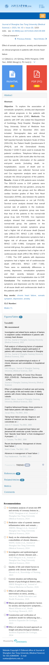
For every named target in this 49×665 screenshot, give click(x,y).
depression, (18, 299)
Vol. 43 (20, 28)
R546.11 (8, 308)
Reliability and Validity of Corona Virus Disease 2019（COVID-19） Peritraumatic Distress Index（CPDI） (24, 377)
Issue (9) (29, 28)
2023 (14, 28)
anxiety (27, 299)
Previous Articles (24, 39)
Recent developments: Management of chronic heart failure (23, 445)
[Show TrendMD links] (43, 465)
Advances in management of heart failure (21, 453)
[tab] (24, 95)
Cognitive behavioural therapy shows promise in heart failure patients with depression (23, 408)
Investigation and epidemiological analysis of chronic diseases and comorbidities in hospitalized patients (24, 363)
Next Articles (39, 39)
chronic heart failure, (27, 295)
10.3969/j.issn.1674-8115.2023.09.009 (28, 31)
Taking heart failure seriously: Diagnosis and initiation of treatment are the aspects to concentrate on (22, 419)
